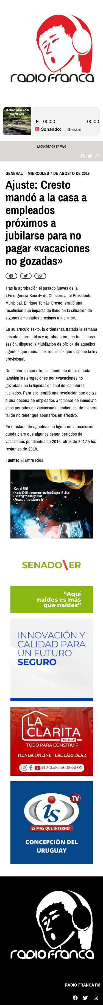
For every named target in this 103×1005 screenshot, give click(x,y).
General (14, 173)
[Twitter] (90, 156)
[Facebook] (82, 156)
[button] (11, 276)
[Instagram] (97, 156)
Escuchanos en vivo (51, 146)
